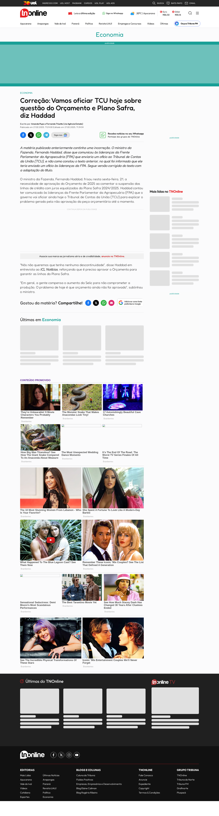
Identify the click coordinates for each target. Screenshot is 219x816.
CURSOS (88, 3)
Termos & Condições (149, 792)
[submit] (190, 13)
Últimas (164, 23)
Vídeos (150, 23)
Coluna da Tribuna (85, 775)
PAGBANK (77, 3)
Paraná (75, 23)
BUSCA (160, 3)
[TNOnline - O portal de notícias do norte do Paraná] (33, 13)
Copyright (144, 788)
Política (89, 23)
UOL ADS (110, 3)
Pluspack (181, 792)
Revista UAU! (105, 23)
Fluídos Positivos (84, 779)
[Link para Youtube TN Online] (77, 755)
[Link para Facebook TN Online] (53, 755)
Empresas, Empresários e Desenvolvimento (99, 783)
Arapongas (42, 23)
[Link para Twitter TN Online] (61, 755)
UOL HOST (65, 3)
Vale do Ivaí (60, 23)
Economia (109, 34)
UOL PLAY (99, 3)
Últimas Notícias (51, 775)
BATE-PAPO (176, 3)
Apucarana (25, 23)
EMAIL (192, 3)
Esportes (24, 796)
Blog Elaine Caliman (86, 788)
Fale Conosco (146, 775)
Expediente (145, 783)
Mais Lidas (25, 775)
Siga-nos (58, 135)
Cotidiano (25, 792)
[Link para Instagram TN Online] (69, 755)
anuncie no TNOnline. (113, 256)
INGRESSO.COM (50, 3)
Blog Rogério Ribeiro (86, 792)
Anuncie (143, 779)
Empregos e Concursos (129, 23)
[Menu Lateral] (197, 13)
